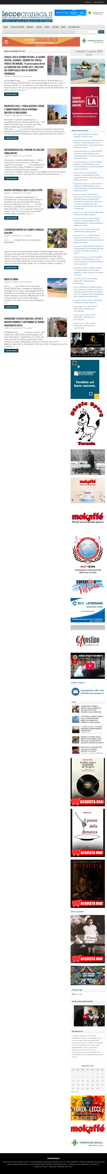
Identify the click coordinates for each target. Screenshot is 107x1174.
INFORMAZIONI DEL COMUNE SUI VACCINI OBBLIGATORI (24, 151)
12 (78, 1081)
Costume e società (17, 27)
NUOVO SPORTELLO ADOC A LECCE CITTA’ (23, 190)
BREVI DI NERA (11, 279)
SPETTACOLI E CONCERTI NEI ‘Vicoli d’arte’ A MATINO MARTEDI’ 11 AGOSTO (91, 749)
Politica (39, 27)
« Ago (72, 1091)
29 (92, 1088)
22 (92, 1085)
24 (102, 1085)
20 (83, 1085)
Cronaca (30, 27)
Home (6, 27)
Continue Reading (11, 94)
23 (97, 1085)
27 (83, 1088)
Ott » (77, 1091)
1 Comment (27, 193)
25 (73, 1088)
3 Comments (28, 76)
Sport (63, 27)
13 (83, 1081)
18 (73, 1085)
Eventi (47, 27)
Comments (100, 2)
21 (87, 1085)
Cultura (55, 27)
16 (97, 1081)
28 (87, 1088)
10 (102, 1077)
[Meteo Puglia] (77, 994)
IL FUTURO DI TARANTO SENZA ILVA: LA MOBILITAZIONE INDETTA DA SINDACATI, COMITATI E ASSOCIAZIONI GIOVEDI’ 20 (92, 720)
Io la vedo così (73, 27)
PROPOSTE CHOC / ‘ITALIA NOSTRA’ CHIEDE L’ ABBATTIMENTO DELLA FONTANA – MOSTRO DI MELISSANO (24, 109)
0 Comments (28, 115)
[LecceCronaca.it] (27, 22)
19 (78, 1085)
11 (73, 1081)
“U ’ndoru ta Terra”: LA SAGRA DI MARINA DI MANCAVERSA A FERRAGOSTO (91, 728)
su (78, 134)
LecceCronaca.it (53, 1158)
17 (102, 1081)
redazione (7, 76)
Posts (89, 2)
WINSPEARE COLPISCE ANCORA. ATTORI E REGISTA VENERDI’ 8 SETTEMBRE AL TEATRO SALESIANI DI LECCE (24, 322)
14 (87, 1081)
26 (78, 1088)
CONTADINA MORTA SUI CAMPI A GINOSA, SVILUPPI (24, 231)
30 (97, 1088)
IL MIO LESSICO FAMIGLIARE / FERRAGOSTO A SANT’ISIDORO (86, 281)
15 (92, 1081)
